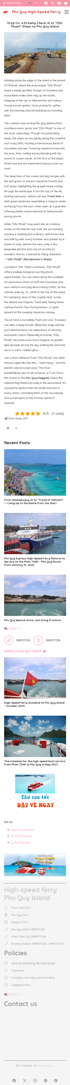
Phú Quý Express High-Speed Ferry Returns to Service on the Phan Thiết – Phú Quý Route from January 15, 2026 (34, 562)
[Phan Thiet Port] (7, 908)
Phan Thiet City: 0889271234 (28, 936)
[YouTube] (59, 3)
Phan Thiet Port (21, 907)
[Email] (65, 3)
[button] (32, 3)
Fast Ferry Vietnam (22, 829)
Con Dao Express (21, 836)
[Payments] (7, 970)
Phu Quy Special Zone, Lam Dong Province (32, 620)
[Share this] (8, 428)
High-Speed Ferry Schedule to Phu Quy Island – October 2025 (34, 704)
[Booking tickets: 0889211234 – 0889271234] (7, 944)
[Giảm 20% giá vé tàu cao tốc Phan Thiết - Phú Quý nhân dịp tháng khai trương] (35, 864)
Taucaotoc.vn (45, 1065)
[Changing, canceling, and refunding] (7, 977)
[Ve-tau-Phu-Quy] (5, 12)
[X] (52, 3)
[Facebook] (46, 3)
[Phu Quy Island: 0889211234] (7, 929)
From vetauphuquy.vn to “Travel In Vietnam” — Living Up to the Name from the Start (33, 501)
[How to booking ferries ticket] (7, 963)
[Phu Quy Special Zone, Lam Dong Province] (35, 595)
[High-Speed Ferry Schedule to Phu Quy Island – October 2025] (35, 677)
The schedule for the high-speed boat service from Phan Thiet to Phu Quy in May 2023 (34, 762)
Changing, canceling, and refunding (32, 977)
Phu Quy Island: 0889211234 (28, 929)
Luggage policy (21, 984)
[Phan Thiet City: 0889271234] (7, 936)
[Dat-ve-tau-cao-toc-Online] (35, 793)
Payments (17, 970)
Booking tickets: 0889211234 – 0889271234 (37, 943)
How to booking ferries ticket (33, 963)
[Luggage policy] (7, 985)
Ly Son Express (20, 842)
